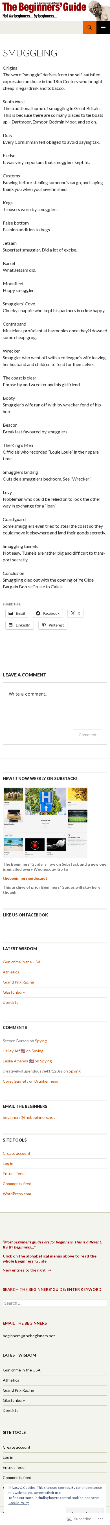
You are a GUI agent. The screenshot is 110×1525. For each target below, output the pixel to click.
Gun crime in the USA (22, 961)
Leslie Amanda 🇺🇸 (18, 1060)
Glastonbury (14, 992)
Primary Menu (103, 27)
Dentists (10, 1002)
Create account (16, 1153)
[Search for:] (55, 1303)
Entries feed (14, 1173)
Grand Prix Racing (18, 982)
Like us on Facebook (25, 915)
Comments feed (17, 1183)
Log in (8, 1163)
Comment (87, 734)
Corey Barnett (15, 1081)
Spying (41, 1040)
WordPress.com (17, 1193)
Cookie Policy (18, 1503)
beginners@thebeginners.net (29, 1117)
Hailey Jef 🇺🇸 (14, 1050)
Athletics (11, 972)
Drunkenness (46, 1081)
